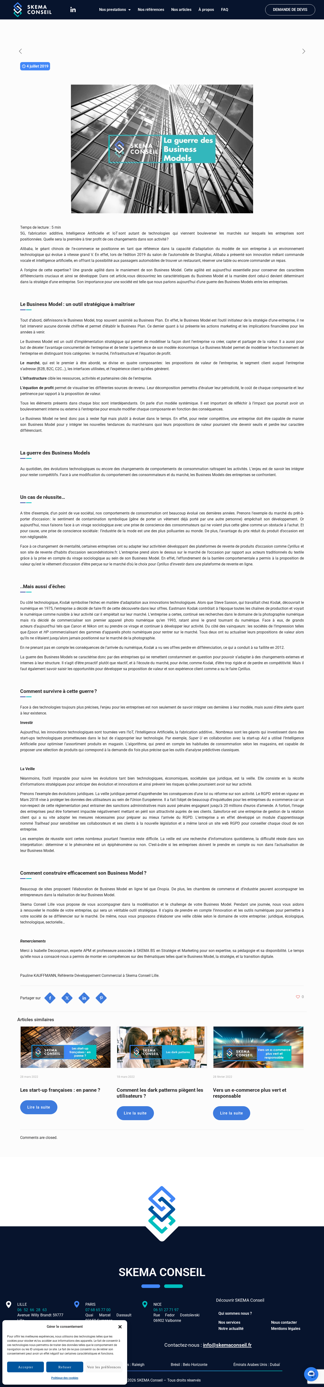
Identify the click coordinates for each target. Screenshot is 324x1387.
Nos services (229, 1322)
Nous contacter (284, 1322)
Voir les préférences (104, 1367)
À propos (206, 9)
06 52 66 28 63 (40, 1310)
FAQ (224, 9)
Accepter (25, 1367)
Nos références (151, 9)
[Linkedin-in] (73, 10)
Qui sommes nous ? (235, 1313)
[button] (120, 1326)
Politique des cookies (64, 1378)
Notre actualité (231, 1328)
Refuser (64, 1367)
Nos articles (181, 9)
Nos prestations (112, 9)
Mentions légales (285, 1328)
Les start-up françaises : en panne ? (60, 1090)
